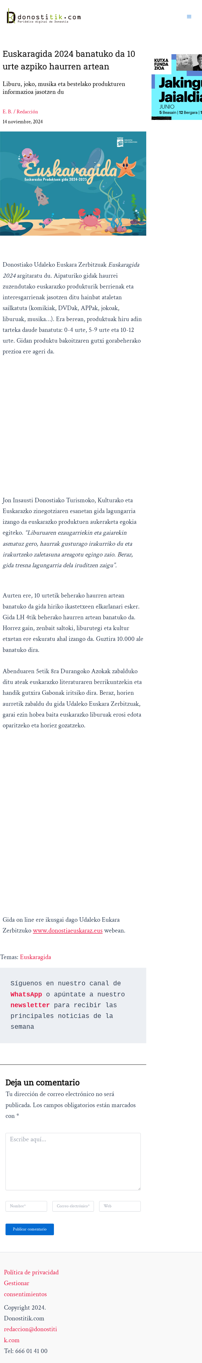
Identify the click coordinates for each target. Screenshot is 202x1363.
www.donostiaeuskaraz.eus (68, 930)
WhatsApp (26, 995)
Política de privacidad (31, 1272)
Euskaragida (35, 957)
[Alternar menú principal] (189, 16)
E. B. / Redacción (20, 111)
